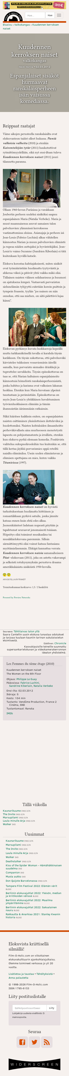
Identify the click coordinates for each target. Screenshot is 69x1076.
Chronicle (60, 643)
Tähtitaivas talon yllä (26, 631)
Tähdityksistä (44, 974)
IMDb (10, 713)
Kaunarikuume (16, 810)
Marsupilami (15, 817)
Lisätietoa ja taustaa (21, 974)
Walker (9, 824)
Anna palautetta (18, 977)
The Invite (14, 814)
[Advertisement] (34, 762)
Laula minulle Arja (19, 820)
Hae (50, 15)
